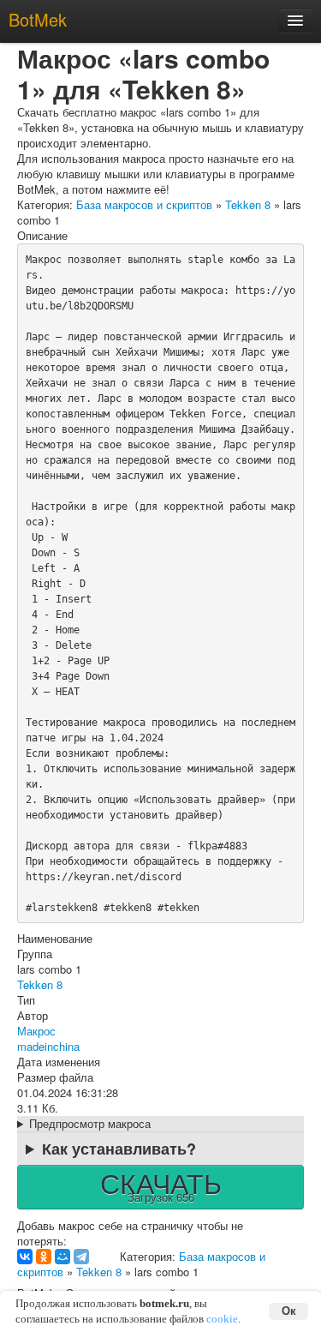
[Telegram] (81, 1256)
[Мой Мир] (62, 1256)
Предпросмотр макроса (90, 1123)
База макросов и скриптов (144, 204)
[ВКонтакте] (25, 1256)
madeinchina (48, 1046)
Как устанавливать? (119, 1148)
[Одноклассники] (43, 1256)
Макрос (36, 1031)
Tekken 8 (247, 204)
